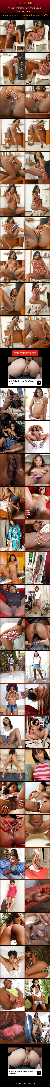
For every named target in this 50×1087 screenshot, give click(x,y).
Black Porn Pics (16, 8)
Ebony (25, 3)
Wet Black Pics (25, 12)
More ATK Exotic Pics (25, 353)
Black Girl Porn (33, 8)
